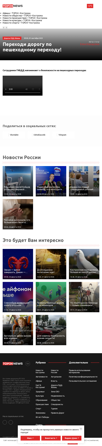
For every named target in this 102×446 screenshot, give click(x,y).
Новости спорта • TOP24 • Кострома (21, 23)
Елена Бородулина (89, 44)
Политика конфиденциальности (83, 377)
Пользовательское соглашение (83, 381)
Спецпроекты (57, 404)
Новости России (54, 371)
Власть (54, 381)
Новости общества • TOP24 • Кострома (23, 15)
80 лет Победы (42, 417)
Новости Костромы (40, 371)
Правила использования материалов (79, 371)
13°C (90, 6)
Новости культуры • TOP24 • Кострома (22, 20)
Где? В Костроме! (40, 386)
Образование (41, 400)
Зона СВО (55, 392)
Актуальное (56, 377)
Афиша (39, 381)
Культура (40, 396)
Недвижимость (58, 396)
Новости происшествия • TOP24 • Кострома (25, 18)
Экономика (40, 413)
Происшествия (42, 404)
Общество (55, 400)
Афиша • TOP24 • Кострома (16, 13)
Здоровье (40, 392)
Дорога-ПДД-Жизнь (57, 386)
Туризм (54, 409)
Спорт (38, 409)
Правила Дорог (57, 413)
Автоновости (41, 377)
